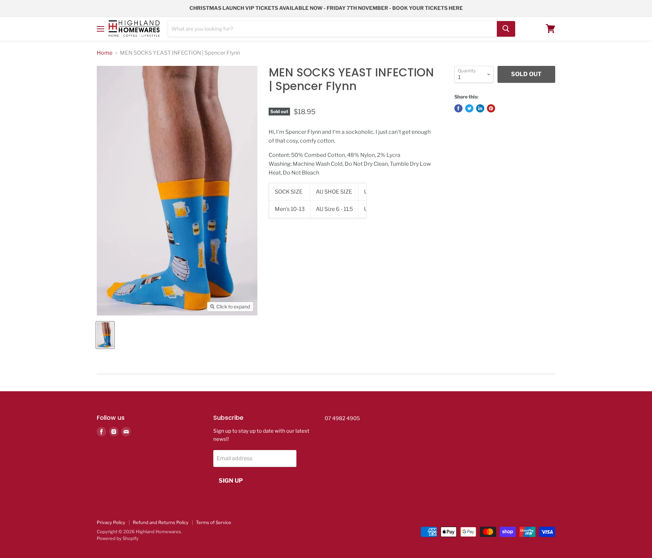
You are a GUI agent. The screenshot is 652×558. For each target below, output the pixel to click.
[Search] (506, 28)
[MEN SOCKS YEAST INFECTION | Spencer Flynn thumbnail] (105, 335)
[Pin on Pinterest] (491, 108)
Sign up (231, 480)
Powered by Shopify (118, 538)
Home (104, 53)
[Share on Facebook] (458, 108)
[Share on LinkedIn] (480, 108)
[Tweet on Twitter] (469, 108)
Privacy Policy (111, 522)
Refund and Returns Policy (160, 522)
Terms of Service (213, 522)
